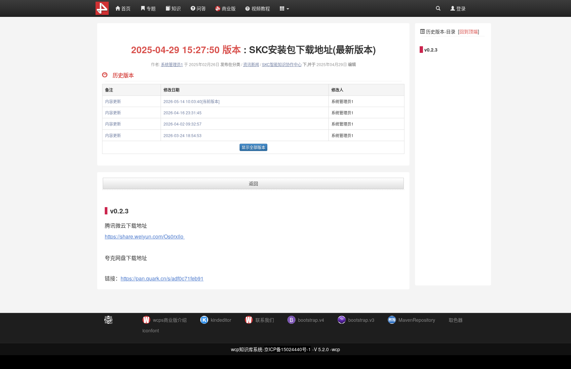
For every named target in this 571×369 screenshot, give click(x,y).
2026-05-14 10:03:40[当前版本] (191, 101)
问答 (200, 8)
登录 (460, 8)
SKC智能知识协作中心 (282, 64)
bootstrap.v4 (311, 319)
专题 (150, 8)
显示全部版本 (253, 147)
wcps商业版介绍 (170, 319)
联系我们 (264, 319)
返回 (253, 183)
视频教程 (260, 8)
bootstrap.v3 (361, 319)
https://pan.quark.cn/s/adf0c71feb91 (162, 278)
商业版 (229, 8)
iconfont (150, 330)
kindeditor (221, 319)
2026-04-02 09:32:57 (183, 124)
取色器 (456, 319)
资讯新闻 (251, 64)
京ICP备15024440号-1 (287, 349)
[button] (284, 8)
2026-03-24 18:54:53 (183, 135)
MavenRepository (417, 319)
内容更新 (113, 101)
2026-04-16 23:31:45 (183, 112)
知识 (175, 8)
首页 (125, 8)
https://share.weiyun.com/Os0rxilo (145, 236)
